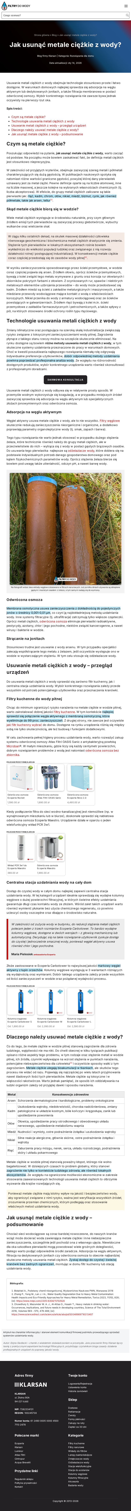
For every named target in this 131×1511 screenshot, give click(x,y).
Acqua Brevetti (23, 1462)
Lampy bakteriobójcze (80, 1455)
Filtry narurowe (76, 1447)
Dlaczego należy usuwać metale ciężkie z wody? (45, 129)
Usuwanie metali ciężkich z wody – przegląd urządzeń (48, 125)
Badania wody (75, 1485)
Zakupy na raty (76, 1423)
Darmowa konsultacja (65, 379)
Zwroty (72, 1415)
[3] (71, 1063)
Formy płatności (76, 1419)
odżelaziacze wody (81, 450)
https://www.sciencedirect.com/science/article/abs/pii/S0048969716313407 (52, 1314)
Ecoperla (19, 1443)
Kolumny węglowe (77, 1474)
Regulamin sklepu (24, 1479)
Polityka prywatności (26, 1483)
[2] (86, 257)
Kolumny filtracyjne (78, 1477)
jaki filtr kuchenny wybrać (24, 725)
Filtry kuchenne (76, 1443)
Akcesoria (73, 1481)
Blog (54, 35)
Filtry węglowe (110, 420)
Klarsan (19, 1447)
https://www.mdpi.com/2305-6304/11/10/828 (40, 1300)
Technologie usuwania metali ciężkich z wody (42, 121)
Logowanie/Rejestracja (80, 1383)
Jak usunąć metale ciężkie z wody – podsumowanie (47, 134)
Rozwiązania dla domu (82, 55)
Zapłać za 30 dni (77, 1426)
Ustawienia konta (77, 1387)
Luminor (19, 1451)
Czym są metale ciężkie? (28, 117)
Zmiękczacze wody (78, 1458)
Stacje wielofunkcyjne (79, 1466)
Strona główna (41, 35)
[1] (51, 200)
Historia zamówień (78, 1391)
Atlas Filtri (20, 1455)
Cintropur (20, 1458)
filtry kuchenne (64, 712)
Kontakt (19, 1486)
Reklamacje (74, 1411)
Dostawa (72, 1407)
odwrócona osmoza (53, 621)
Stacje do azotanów (78, 1470)
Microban (13, 746)
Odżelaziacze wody (78, 1462)
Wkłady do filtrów (77, 1451)
